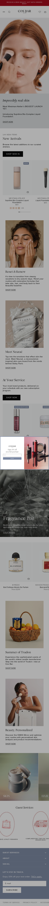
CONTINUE (12, 458)
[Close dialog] (48, 437)
